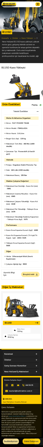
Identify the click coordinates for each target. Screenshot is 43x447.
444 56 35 (29, 385)
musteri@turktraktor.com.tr (20, 391)
